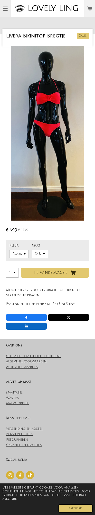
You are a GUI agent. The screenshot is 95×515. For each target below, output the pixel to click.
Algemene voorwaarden (26, 361)
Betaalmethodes (19, 434)
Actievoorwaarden (22, 367)
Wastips (12, 398)
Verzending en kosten (24, 428)
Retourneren (17, 439)
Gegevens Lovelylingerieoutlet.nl (33, 356)
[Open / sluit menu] (5, 8)
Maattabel (14, 392)
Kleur (14, 245)
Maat (36, 245)
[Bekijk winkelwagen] (89, 8)
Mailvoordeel (17, 403)
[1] (12, 273)
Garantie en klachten (24, 445)
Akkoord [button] (75, 508)
